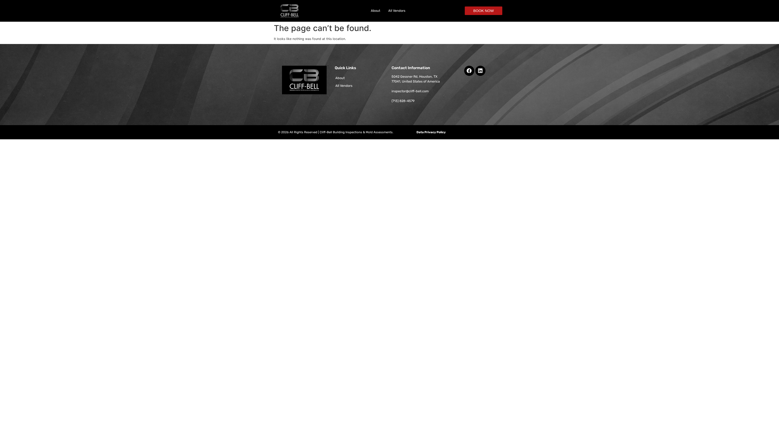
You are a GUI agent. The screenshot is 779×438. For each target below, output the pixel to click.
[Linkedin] (480, 71)
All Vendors (396, 11)
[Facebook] (469, 71)
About (375, 11)
